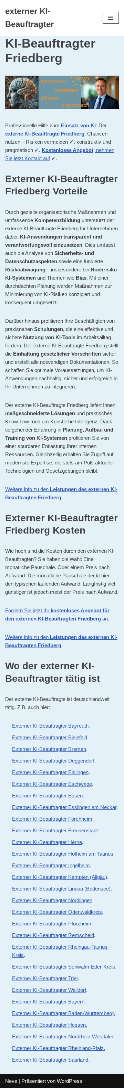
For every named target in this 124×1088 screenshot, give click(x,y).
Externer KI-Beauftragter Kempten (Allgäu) (59, 877)
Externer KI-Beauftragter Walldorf (49, 990)
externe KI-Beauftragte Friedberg (44, 134)
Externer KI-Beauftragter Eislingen (50, 772)
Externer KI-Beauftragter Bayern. (49, 1001)
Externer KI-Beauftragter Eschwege (52, 784)
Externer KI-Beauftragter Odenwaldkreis (57, 912)
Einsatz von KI (78, 125)
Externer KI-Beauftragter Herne (47, 842)
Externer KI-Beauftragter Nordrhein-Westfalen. (64, 1036)
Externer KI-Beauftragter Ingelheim (51, 865)
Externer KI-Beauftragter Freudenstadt (55, 830)
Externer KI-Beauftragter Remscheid (53, 935)
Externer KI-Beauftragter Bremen (49, 749)
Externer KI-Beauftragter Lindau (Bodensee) (61, 889)
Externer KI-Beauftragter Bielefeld (49, 737)
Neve (11, 1081)
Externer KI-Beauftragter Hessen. (49, 1025)
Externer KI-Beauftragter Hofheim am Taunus (62, 854)
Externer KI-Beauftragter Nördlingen (52, 900)
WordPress (69, 1081)
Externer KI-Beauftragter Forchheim (52, 819)
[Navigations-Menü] (111, 18)
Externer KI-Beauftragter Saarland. (51, 1060)
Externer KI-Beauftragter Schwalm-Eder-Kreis (63, 967)
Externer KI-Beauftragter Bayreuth (50, 726)
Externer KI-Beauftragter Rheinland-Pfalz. (58, 1048)
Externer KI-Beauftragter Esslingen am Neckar (64, 807)
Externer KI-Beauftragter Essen (47, 795)
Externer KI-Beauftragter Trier (45, 978)
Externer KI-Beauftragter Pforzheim (51, 923)
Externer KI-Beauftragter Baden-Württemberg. (63, 1013)
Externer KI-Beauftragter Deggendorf (53, 761)
